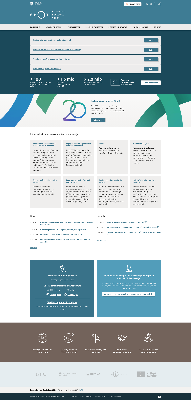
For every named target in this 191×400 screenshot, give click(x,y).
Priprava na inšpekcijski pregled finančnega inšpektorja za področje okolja (134, 233)
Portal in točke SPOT (94, 27)
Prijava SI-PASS (134, 4)
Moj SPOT (157, 27)
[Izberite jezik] (147, 4)
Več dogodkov (101, 241)
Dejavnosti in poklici (54, 27)
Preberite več (98, 120)
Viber (72, 290)
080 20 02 (55, 290)
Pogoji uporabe (100, 396)
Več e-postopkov (151, 82)
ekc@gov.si (55, 294)
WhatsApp (73, 294)
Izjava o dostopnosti (114, 396)
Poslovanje (35, 27)
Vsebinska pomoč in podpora (62, 302)
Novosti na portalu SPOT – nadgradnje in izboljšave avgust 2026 (63, 229)
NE (82, 390)
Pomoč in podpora (140, 27)
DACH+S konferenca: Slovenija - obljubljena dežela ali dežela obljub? (133, 227)
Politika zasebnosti (86, 396)
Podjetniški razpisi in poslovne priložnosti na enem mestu (61, 234)
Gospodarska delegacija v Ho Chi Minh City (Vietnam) (127, 222)
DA (80, 390)
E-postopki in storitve (117, 27)
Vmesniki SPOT (74, 27)
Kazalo (74, 396)
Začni (151, 40)
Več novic (33, 248)
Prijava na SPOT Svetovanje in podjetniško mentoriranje (129, 294)
